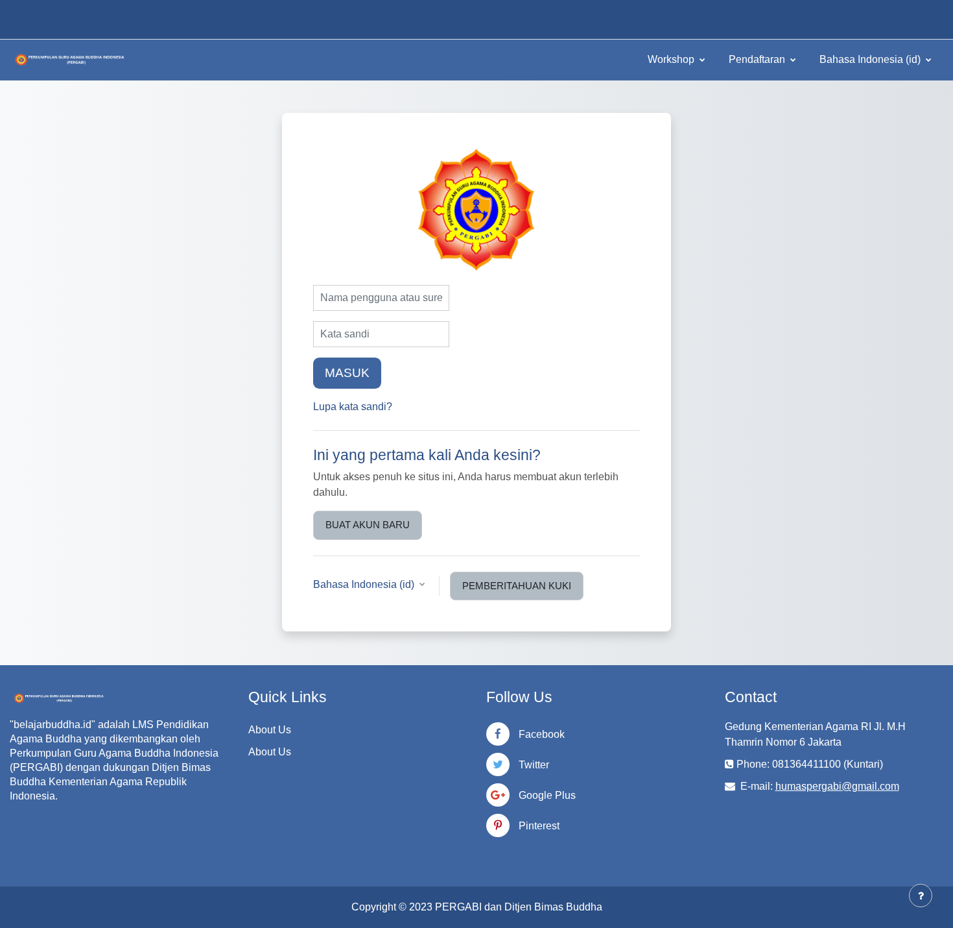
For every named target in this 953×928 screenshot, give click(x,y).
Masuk (347, 373)
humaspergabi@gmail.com (837, 786)
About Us (269, 729)
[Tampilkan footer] (920, 895)
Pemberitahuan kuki (516, 585)
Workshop (672, 59)
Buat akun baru (367, 524)
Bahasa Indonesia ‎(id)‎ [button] (365, 584)
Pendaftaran (758, 59)
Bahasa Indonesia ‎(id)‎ (871, 59)
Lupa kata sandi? (352, 406)
